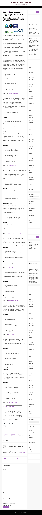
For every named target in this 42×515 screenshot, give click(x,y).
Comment (5, 469)
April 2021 (30, 172)
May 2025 (30, 89)
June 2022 (30, 375)
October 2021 (31, 163)
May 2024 (30, 110)
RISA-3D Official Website (12, 367)
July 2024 (30, 332)
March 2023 (31, 134)
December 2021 (31, 160)
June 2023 (30, 129)
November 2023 (31, 120)
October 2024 (31, 101)
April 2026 (30, 70)
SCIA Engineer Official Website (13, 300)
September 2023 (31, 124)
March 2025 (31, 93)
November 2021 (31, 387)
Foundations (31, 437)
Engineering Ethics (32, 208)
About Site (15, 7)
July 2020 (30, 182)
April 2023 (30, 132)
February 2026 (31, 74)
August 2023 (31, 351)
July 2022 (30, 148)
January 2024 (31, 117)
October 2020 (31, 177)
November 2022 (31, 141)
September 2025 (31, 82)
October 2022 (31, 368)
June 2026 (30, 67)
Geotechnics (35, 7)
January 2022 (31, 158)
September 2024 (31, 103)
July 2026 (30, 65)
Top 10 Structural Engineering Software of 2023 (21, 434)
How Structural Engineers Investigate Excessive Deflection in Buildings (33, 29)
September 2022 (31, 144)
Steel (30, 220)
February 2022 (31, 382)
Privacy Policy (10, 7)
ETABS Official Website (12, 165)
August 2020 (31, 406)
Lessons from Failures (29, 7)
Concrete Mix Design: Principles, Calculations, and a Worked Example (33, 53)
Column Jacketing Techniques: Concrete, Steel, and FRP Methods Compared (33, 49)
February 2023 (31, 136)
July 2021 (30, 394)
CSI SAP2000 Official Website (13, 93)
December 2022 (31, 139)
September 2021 (31, 165)
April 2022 (30, 153)
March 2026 (31, 72)
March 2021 (31, 399)
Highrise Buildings (31, 215)
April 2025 (30, 91)
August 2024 (31, 105)
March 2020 (31, 189)
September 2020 (31, 179)
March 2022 (31, 155)
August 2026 (31, 63)
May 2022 (30, 151)
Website (4, 492)
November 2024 (31, 325)
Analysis (23, 7)
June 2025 (30, 313)
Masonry (30, 444)
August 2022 (31, 146)
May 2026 (30, 294)
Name (4, 483)
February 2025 (31, 94)
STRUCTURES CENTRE (21, 2)
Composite (30, 430)
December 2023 (31, 344)
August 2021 (31, 167)
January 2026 (31, 301)
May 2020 (30, 186)
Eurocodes (19, 7)
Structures (7, 440)
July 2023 (30, 127)
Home (6, 7)
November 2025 (31, 79)
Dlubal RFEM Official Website (13, 200)
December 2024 (31, 98)
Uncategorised (31, 225)
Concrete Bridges (31, 206)
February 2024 (31, 115)
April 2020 (30, 413)
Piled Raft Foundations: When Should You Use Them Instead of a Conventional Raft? (34, 25)
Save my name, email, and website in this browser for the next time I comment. (13, 499)
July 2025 (30, 86)
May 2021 (30, 170)
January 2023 (31, 363)
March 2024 (31, 113)
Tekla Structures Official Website (13, 128)
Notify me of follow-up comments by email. (9, 503)
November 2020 (31, 175)
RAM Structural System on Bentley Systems (15, 233)
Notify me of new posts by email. (7, 505)
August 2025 (31, 84)
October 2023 (31, 122)
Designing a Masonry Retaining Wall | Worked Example (34, 45)
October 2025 (31, 306)
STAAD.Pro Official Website (12, 402)
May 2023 (30, 356)
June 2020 (30, 184)
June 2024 (30, 108)
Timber (30, 449)
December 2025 (31, 77)
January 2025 (31, 96)
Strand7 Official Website (12, 334)
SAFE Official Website (11, 267)
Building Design (31, 281)
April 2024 (30, 337)
